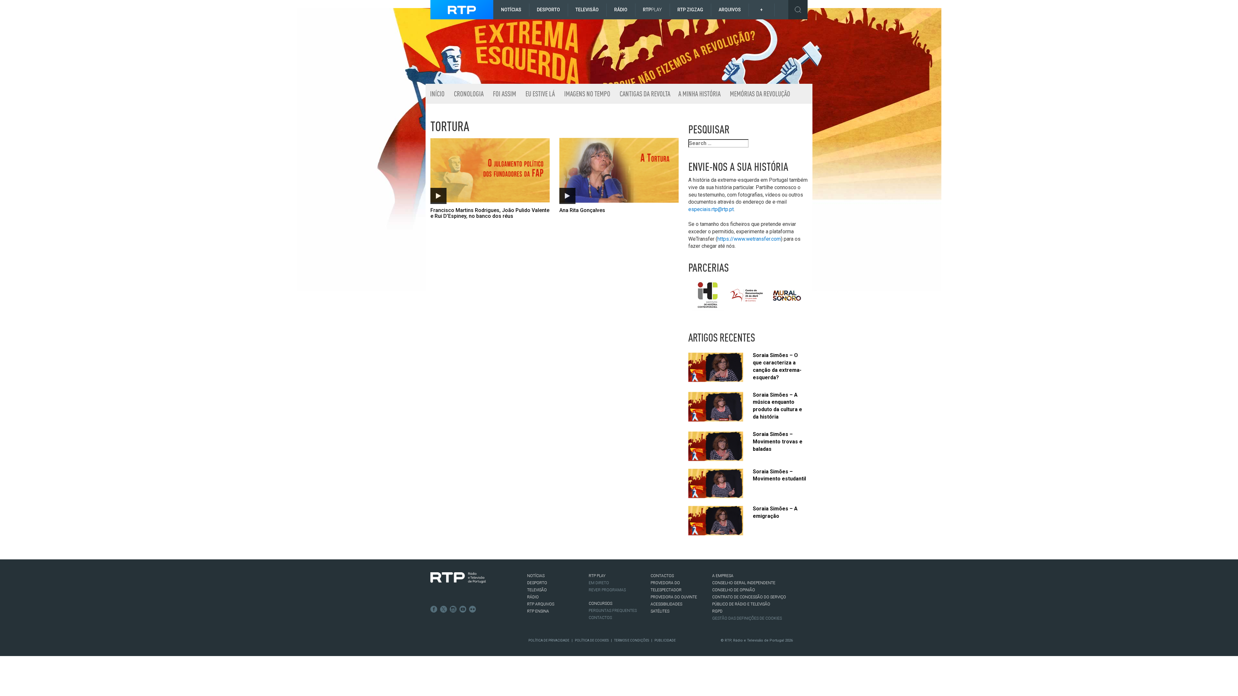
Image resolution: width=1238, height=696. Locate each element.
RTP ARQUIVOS (540, 604)
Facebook (433, 609)
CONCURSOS (600, 603)
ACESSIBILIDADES (666, 604)
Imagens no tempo (586, 94)
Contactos (600, 617)
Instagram (453, 609)
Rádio (620, 9)
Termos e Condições (631, 640)
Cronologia (468, 94)
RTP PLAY (597, 576)
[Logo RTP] (458, 577)
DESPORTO (537, 583)
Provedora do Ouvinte (674, 597)
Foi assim (504, 94)
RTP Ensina (538, 611)
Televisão (587, 9)
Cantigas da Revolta (644, 94)
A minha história (699, 94)
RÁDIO (533, 597)
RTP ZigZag (690, 9)
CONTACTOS (662, 576)
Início (437, 94)
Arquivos (730, 9)
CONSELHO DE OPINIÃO (733, 590)
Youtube (463, 609)
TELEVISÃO (537, 590)
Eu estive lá (539, 94)
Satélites (660, 611)
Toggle (798, 9)
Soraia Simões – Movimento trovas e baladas (777, 441)
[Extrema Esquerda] (614, 51)
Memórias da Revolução (759, 94)
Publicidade (665, 640)
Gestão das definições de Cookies (747, 618)
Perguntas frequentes (613, 610)
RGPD (717, 611)
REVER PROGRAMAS (607, 590)
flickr (472, 609)
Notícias (511, 9)
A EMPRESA (722, 576)
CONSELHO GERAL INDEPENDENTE (743, 583)
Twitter (443, 609)
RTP (652, 9)
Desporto (548, 9)
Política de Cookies (592, 640)
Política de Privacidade (548, 640)
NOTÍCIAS (536, 576)
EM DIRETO (599, 583)
